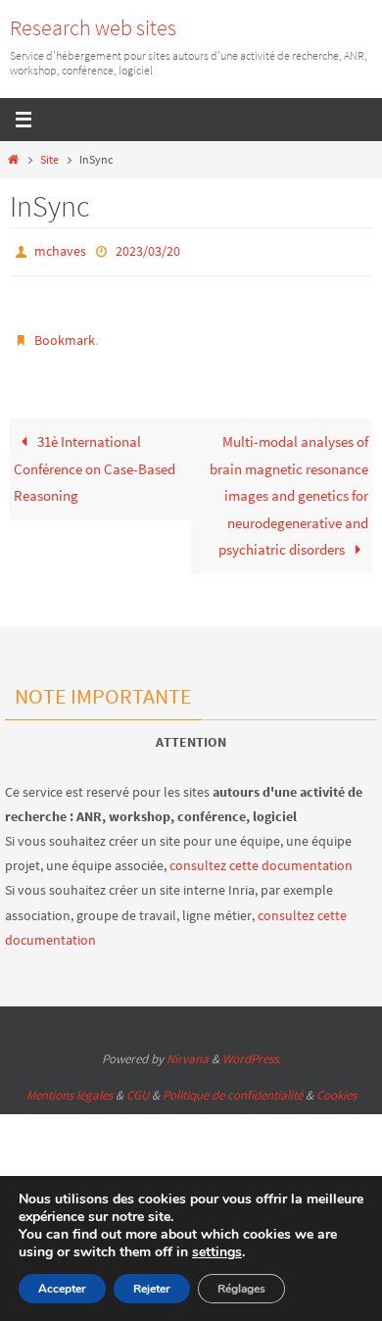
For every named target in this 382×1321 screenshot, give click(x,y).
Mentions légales (69, 1087)
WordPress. (251, 1051)
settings (217, 1252)
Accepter (62, 1289)
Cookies (336, 1087)
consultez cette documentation (261, 857)
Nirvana (188, 1051)
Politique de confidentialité (233, 1087)
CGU (137, 1087)
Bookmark (64, 335)
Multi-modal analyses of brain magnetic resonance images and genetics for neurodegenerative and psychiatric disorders (289, 487)
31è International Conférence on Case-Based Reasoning (94, 460)
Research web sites (93, 27)
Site (49, 159)
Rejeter (151, 1289)
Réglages (241, 1289)
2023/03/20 (148, 250)
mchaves (60, 250)
